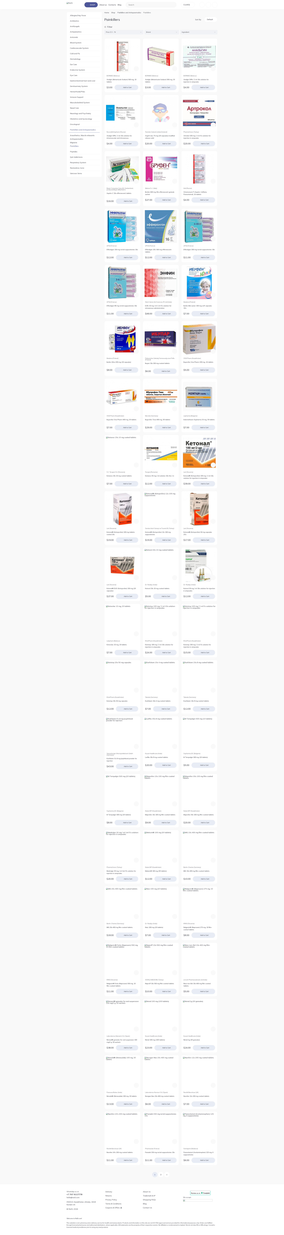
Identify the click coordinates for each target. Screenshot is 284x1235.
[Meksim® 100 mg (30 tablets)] (161, 848)
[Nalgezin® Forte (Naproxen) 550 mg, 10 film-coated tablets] (122, 960)
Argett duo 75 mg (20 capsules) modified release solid (160, 137)
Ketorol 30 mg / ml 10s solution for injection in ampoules (199, 589)
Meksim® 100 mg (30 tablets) (156, 871)
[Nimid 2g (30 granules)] (199, 1016)
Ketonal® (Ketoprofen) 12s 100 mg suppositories (158, 533)
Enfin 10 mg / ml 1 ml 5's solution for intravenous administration (158, 307)
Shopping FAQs (149, 1200)
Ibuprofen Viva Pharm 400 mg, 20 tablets (121, 420)
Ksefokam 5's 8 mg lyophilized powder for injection (122, 760)
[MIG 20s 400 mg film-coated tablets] (122, 904)
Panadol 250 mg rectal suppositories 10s (160, 1152)
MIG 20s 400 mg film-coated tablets (120, 927)
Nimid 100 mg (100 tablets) (155, 1040)
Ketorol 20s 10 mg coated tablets (157, 588)
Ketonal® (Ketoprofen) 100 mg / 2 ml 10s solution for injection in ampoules (198, 477)
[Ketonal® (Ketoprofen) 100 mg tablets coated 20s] (122, 509)
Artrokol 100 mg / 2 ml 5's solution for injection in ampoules (197, 137)
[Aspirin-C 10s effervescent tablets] (122, 169)
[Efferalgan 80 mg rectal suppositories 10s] (122, 282)
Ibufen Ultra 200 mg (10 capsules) (119, 362)
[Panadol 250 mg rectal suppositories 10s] (161, 1129)
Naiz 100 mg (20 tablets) (154, 927)
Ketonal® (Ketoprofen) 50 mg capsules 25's (197, 533)
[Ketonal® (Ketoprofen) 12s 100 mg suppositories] (161, 509)
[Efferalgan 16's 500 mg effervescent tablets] (161, 226)
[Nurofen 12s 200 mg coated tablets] (199, 1073)
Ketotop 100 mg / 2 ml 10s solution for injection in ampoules (159, 646)
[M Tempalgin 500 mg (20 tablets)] (122, 791)
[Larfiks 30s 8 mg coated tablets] (161, 734)
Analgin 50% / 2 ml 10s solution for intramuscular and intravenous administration (119, 137)
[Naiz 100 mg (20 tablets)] (161, 904)
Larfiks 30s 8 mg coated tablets (156, 757)
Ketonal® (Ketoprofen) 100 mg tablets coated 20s (121, 533)
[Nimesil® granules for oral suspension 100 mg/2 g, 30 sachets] (122, 1016)
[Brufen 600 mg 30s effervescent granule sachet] (161, 169)
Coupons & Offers (112, 1208)
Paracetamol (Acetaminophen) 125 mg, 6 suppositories (198, 1153)
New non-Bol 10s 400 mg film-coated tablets (197, 985)
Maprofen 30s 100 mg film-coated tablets (198, 815)
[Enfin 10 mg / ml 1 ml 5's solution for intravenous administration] (161, 282)
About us (103, 5)
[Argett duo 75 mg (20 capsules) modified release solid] (161, 112)
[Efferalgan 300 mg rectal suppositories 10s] (199, 226)
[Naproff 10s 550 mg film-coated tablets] (161, 960)
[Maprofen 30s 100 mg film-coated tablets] (199, 791)
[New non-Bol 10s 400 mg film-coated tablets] (199, 960)
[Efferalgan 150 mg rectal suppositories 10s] (122, 226)
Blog (119, 5)
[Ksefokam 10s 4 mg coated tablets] (161, 678)
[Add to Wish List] (136, 68)
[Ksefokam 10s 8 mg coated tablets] (199, 678)
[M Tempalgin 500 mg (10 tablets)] (199, 734)
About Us (147, 1192)
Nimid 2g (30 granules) (191, 1040)
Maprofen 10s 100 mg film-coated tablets (160, 815)
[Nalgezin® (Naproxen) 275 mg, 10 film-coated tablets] (199, 904)
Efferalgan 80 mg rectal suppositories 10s (122, 306)
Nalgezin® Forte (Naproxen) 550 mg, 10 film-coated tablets (121, 985)
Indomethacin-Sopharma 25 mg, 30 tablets (199, 420)
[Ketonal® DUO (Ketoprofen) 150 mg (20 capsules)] (122, 565)
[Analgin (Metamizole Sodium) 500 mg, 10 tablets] (122, 56)
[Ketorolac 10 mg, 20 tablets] (122, 621)
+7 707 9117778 (74, 1194)
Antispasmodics (76, 139)
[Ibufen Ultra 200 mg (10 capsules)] (122, 339)
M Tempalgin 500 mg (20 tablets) (119, 815)
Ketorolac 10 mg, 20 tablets (117, 645)
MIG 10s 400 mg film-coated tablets (196, 871)
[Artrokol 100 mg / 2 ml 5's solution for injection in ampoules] (199, 112)
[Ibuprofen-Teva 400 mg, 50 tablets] (161, 396)
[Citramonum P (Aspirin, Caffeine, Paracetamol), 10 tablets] (199, 169)
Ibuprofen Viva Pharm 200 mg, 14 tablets (198, 362)
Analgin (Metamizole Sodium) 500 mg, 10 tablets (121, 81)
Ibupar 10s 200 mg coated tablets (157, 363)
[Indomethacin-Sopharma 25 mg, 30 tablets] (199, 396)
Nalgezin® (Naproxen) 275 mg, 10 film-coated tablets (197, 928)
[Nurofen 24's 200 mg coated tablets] (122, 1129)
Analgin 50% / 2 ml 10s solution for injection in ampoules (196, 81)
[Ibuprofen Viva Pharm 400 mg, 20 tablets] (122, 396)
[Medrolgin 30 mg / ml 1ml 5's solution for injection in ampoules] (122, 848)
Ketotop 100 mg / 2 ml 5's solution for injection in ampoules (197, 646)
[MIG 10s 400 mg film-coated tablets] (199, 848)
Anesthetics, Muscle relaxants (82, 135)
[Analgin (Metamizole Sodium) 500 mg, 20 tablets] (161, 56)
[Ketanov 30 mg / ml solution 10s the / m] (161, 453)
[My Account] (202, 4)
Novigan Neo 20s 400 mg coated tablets (159, 1096)
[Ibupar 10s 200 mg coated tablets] (161, 339)
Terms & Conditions (113, 1204)
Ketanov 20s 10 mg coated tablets (119, 476)
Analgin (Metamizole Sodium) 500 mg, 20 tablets (160, 81)
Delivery (108, 1192)
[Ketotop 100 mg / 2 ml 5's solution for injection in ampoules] (199, 621)
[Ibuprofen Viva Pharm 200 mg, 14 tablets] (199, 339)
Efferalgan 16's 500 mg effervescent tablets (158, 251)
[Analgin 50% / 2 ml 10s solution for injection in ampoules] (199, 56)
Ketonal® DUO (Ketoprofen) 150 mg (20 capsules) (121, 589)
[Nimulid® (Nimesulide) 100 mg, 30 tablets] (122, 1073)
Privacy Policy (111, 1200)
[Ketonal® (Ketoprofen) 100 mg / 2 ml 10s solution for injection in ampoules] (199, 453)
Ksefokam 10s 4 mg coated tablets (158, 701)
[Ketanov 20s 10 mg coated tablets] (122, 453)
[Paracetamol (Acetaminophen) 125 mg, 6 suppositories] (199, 1129)
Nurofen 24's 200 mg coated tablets (120, 1152)
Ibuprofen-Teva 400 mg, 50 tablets (157, 420)
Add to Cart (127, 87)
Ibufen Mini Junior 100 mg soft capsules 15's (197, 307)
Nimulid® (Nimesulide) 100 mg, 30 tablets (122, 1096)
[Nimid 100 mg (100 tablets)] (161, 1016)
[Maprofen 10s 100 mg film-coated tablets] (161, 791)
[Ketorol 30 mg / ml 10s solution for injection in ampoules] (199, 565)
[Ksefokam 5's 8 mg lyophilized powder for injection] (122, 734)
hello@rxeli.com (73, 1197)
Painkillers (74, 146)
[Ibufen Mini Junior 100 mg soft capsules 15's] (199, 282)
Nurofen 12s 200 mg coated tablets (196, 1096)
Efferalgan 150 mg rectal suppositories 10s (122, 250)
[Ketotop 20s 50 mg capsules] (122, 678)
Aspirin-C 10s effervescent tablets (119, 193)
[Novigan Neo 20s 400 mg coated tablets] (161, 1073)
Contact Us (147, 1208)
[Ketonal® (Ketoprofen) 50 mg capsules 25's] (199, 509)
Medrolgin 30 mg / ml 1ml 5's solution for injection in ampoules (121, 872)
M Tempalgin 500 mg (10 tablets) (195, 757)
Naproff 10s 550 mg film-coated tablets (159, 984)
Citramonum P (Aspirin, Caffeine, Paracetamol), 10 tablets (195, 193)
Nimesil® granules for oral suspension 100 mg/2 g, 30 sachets (122, 1041)
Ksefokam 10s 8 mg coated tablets (196, 701)
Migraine (73, 142)
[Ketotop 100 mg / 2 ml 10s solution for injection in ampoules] (161, 621)
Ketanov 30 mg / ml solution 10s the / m (159, 476)
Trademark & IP (149, 1196)
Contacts (112, 5)
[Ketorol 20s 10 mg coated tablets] (161, 565)
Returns (108, 1196)
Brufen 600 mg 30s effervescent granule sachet (159, 193)
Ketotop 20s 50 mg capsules (117, 701)
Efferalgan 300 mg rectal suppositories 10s (199, 250)
